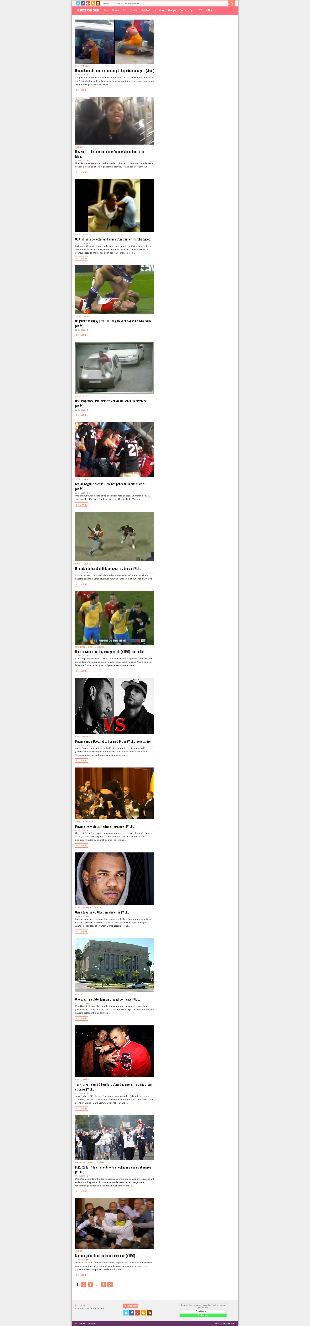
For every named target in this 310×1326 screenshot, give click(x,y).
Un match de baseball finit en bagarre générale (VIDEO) (108, 568)
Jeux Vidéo (159, 10)
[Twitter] (78, 3)
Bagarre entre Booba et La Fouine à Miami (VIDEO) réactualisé (113, 741)
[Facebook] (83, 3)
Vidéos (209, 10)
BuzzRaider (80, 1305)
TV (200, 10)
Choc (78, 234)
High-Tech (145, 10)
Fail (77, 66)
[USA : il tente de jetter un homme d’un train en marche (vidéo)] (114, 205)
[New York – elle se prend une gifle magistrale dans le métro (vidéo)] (114, 121)
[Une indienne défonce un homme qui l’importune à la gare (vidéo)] (114, 42)
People (183, 10)
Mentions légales (133, 3)
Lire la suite (81, 90)
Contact (118, 3)
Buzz (106, 10)
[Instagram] (98, 3)
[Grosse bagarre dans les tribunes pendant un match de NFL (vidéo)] (114, 449)
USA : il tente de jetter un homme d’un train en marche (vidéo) (113, 239)
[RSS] (93, 3)
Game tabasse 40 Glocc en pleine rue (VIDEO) (102, 912)
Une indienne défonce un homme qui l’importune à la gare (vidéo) (114, 70)
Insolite (79, 821)
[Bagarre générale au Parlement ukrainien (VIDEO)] (114, 793)
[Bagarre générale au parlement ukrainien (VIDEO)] (114, 1223)
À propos (107, 3)
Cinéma (115, 10)
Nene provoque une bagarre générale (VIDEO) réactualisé (109, 651)
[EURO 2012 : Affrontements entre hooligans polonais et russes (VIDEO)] (114, 1137)
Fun (124, 10)
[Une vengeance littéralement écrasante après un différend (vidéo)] (114, 368)
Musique (172, 10)
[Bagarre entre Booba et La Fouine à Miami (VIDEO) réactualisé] (114, 706)
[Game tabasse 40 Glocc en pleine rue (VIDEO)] (114, 878)
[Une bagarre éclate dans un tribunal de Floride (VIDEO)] (114, 965)
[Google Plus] (88, 3)
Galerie (133, 10)
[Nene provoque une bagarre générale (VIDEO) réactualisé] (114, 618)
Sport (192, 10)
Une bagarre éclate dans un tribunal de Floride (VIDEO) (108, 999)
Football (80, 647)
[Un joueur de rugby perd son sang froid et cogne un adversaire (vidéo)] (114, 289)
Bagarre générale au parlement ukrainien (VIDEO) (105, 1255)
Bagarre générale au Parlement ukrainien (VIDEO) (105, 826)
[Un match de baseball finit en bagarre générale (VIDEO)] (114, 536)
